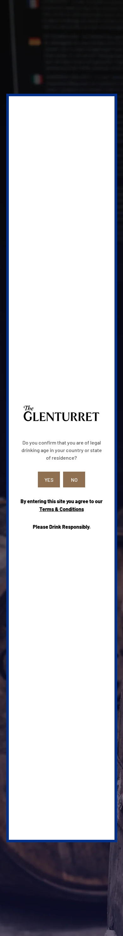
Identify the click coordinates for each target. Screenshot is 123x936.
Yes (49, 480)
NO (74, 480)
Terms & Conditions (61, 509)
